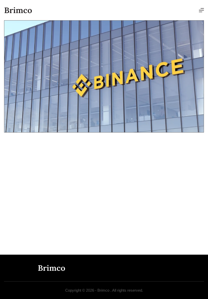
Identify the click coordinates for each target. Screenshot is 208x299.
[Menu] (201, 10)
